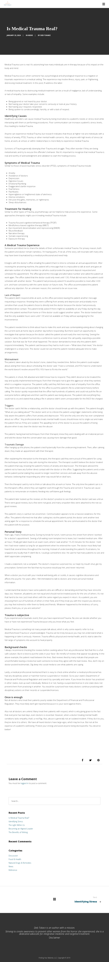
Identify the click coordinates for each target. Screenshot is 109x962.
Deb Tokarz (45, 35)
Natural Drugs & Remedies (20, 863)
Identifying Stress (16, 821)
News (30, 35)
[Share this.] (82, 760)
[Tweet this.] (90, 760)
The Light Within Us (17, 825)
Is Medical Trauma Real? (19, 818)
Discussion (13, 855)
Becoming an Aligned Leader (21, 828)
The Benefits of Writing (18, 832)
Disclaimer (54, 937)
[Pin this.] (98, 760)
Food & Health (15, 859)
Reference (13, 870)
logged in (25, 783)
